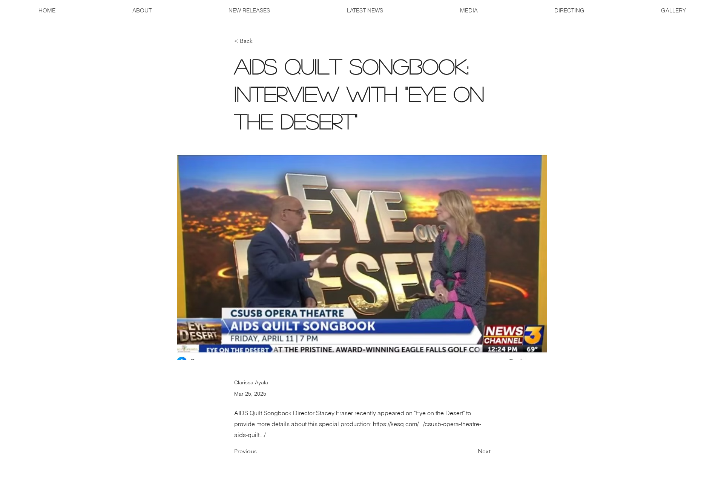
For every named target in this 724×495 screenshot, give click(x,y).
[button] (468, 10)
